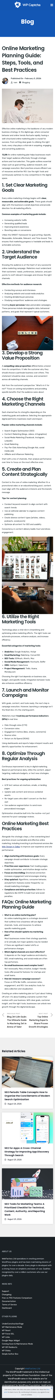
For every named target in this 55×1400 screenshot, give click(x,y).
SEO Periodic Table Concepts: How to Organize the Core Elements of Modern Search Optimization (27, 1096)
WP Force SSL (8, 1334)
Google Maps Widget (11, 1340)
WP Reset (6, 1330)
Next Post (38, 1020)
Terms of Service (9, 1304)
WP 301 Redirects (9, 1347)
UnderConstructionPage (13, 1324)
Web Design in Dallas (11, 847)
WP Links (6, 1337)
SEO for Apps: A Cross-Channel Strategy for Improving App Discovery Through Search (26, 1151)
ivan (15, 82)
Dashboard (7, 1308)
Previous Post (17, 1020)
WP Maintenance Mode (12, 1327)
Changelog (6, 1294)
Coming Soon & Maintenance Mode (17, 1344)
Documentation (9, 1301)
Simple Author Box (10, 1354)
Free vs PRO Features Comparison (17, 1298)
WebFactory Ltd (9, 1259)
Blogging (26, 82)
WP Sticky (6, 1350)
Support (5, 1291)
